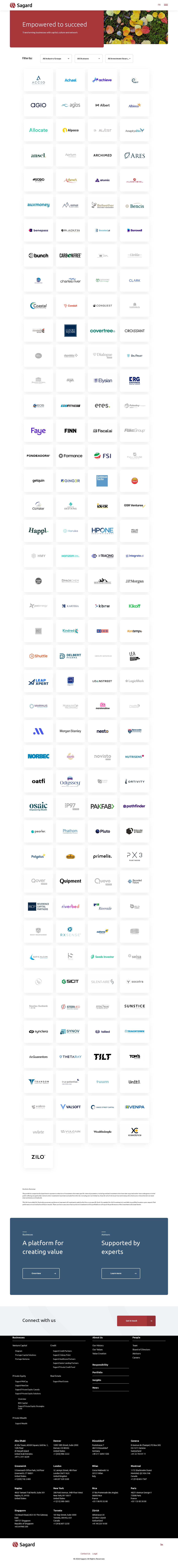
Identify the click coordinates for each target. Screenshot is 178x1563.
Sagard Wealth (21, 1423)
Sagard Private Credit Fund (64, 1367)
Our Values (97, 1349)
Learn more (116, 1273)
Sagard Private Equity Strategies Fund (31, 1407)
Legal (94, 1554)
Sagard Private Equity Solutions (28, 1394)
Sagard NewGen (21, 1386)
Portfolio (97, 1372)
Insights (96, 1380)
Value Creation (99, 1353)
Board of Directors (141, 1349)
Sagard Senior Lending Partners (65, 1363)
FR (159, 4)
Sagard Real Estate (60, 1381)
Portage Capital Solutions (25, 1355)
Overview (36, 1273)
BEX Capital (23, 1403)
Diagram (18, 1351)
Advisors (137, 1353)
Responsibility (100, 1365)
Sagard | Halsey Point (62, 1355)
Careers (136, 1357)
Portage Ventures (22, 1359)
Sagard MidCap (21, 1381)
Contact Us (85, 1554)
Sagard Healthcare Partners (64, 1359)
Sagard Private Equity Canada (27, 1390)
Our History (98, 1345)
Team (135, 1345)
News (95, 1387)
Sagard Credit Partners (62, 1351)
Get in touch (131, 1321)
